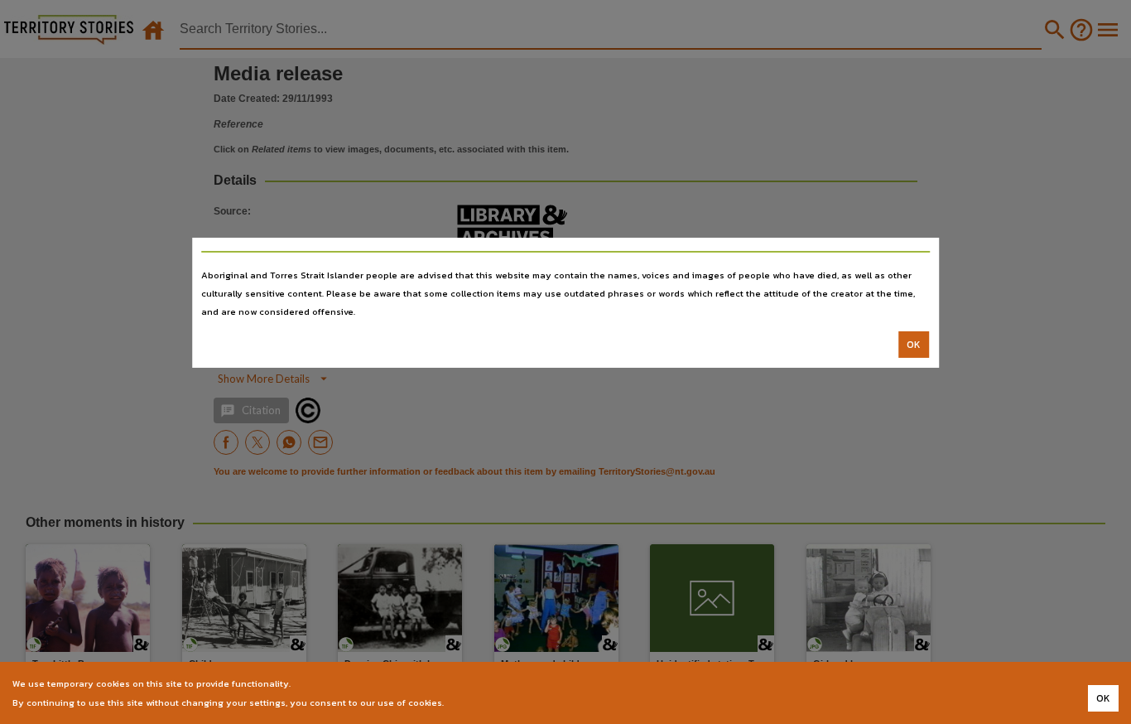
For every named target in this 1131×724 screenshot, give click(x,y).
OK (914, 344)
